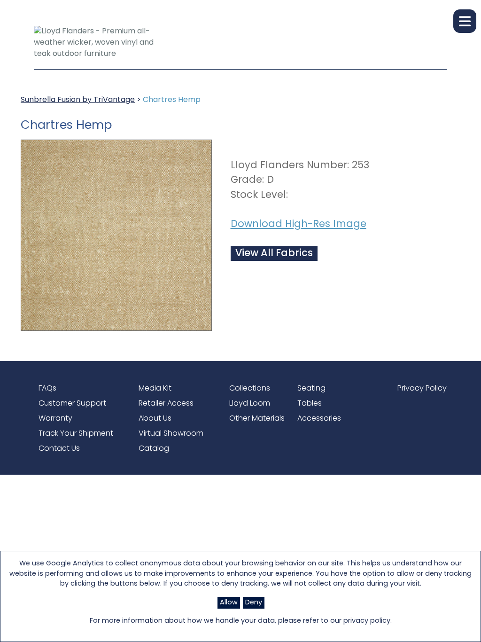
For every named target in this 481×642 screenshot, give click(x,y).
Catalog (154, 449)
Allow (229, 602)
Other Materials (257, 419)
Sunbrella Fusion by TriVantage (78, 100)
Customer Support (72, 403)
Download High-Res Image (298, 224)
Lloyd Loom (249, 403)
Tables (309, 403)
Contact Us (59, 449)
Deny (253, 602)
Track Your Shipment (76, 434)
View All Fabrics (274, 253)
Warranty (55, 419)
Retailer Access (166, 403)
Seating (311, 388)
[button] (464, 21)
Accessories (319, 419)
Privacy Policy (422, 388)
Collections (249, 388)
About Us (155, 419)
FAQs (47, 388)
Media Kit (155, 388)
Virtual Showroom (171, 434)
